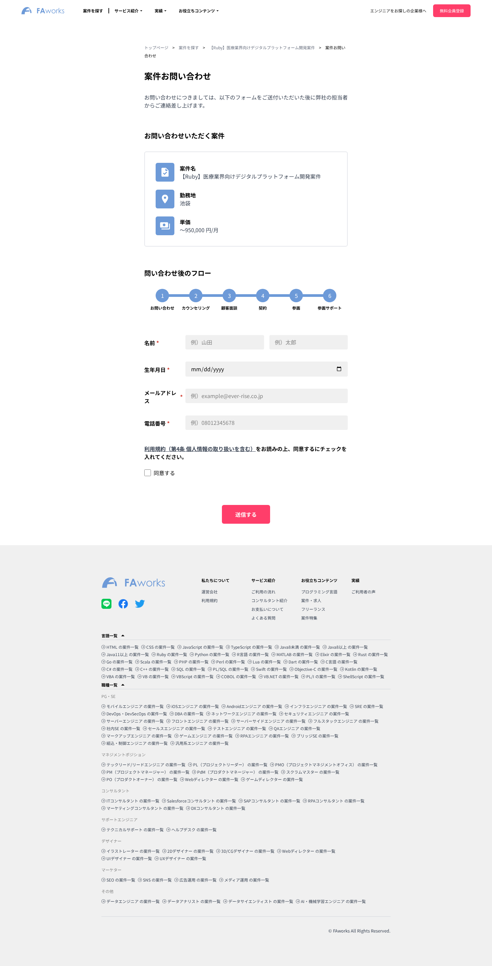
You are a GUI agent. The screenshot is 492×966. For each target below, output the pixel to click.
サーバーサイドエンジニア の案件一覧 (271, 721)
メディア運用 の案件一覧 (246, 880)
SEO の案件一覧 (120, 880)
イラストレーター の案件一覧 (133, 851)
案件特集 (309, 618)
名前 (151, 343)
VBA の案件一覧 (120, 676)
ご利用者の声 (363, 591)
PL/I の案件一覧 (320, 676)
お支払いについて (267, 609)
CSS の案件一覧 (160, 647)
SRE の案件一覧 (369, 706)
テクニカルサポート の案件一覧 (135, 829)
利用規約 (209, 600)
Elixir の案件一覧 (335, 654)
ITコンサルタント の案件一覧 (132, 800)
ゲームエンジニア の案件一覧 (206, 735)
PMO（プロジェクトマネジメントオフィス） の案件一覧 (326, 764)
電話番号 (157, 423)
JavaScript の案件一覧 (202, 647)
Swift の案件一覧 (271, 669)
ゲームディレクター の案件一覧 (274, 779)
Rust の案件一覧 (373, 654)
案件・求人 (311, 600)
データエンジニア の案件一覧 (133, 901)
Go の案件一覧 (119, 661)
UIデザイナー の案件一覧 (129, 858)
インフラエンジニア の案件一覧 (318, 706)
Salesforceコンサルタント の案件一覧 (201, 800)
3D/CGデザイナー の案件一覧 (247, 851)
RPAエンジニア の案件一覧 (264, 735)
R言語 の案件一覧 (253, 654)
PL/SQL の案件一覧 (230, 669)
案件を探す (93, 10)
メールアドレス (163, 397)
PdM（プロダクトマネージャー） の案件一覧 (237, 772)
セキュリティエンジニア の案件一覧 (316, 713)
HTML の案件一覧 (122, 647)
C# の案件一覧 (119, 669)
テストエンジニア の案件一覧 (239, 728)
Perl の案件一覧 (230, 661)
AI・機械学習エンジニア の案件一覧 (333, 901)
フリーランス (313, 609)
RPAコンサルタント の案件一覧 (336, 800)
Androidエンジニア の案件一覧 (254, 706)
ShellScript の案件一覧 (363, 676)
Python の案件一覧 (212, 654)
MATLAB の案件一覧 (294, 654)
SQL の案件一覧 (190, 669)
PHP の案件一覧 (194, 661)
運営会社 (209, 591)
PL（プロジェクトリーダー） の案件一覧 (230, 764)
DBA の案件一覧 (189, 713)
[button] (246, 636)
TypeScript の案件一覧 (251, 647)
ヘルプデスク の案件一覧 (194, 829)
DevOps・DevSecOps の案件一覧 (136, 713)
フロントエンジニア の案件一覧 (200, 721)
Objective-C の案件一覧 (316, 669)
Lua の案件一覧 (267, 661)
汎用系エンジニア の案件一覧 (202, 743)
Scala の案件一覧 (155, 661)
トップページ (156, 47)
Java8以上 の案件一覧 (348, 647)
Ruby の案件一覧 (172, 654)
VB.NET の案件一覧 (281, 676)
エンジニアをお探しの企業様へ (398, 10)
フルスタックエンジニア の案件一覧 (346, 721)
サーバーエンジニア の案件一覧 (135, 721)
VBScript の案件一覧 (195, 676)
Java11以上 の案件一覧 (127, 654)
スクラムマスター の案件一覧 (312, 772)
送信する (246, 514)
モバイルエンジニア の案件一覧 (135, 706)
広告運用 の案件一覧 (198, 880)
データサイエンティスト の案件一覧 (260, 901)
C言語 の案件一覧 (341, 661)
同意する (164, 473)
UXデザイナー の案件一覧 (183, 858)
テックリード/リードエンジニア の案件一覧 (145, 764)
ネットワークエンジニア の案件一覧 (243, 713)
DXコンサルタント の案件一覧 (218, 808)
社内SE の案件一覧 (123, 728)
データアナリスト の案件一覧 (194, 901)
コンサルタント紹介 (269, 600)
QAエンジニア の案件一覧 (297, 728)
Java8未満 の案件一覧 (300, 647)
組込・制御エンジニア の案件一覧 (137, 743)
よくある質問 (263, 618)
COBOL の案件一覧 (238, 676)
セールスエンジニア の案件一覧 (176, 728)
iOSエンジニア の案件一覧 (195, 706)
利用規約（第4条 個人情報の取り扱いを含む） (200, 449)
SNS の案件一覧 (157, 880)
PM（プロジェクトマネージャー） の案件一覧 (147, 772)
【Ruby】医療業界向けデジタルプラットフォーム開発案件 (262, 47)
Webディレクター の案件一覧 (211, 779)
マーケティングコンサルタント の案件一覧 (144, 808)
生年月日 (157, 370)
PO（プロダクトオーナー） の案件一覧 (141, 779)
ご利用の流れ (263, 591)
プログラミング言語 (319, 591)
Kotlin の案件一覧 (361, 669)
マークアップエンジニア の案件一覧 (139, 735)
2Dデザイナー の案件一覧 (190, 851)
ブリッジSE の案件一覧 (317, 735)
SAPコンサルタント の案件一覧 (272, 800)
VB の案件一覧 (156, 676)
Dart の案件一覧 (303, 661)
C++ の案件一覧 (154, 669)
